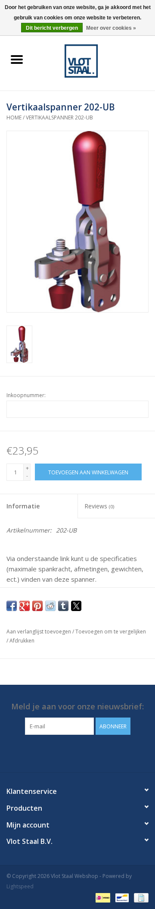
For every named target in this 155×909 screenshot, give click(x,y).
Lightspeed (20, 886)
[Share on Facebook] (11, 606)
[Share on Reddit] (50, 606)
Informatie (23, 506)
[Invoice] (140, 897)
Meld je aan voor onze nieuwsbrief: (77, 706)
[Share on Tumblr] (63, 606)
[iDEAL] (102, 897)
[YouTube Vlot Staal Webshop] (85, 752)
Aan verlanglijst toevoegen (39, 631)
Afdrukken (21, 640)
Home (14, 117)
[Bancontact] (121, 897)
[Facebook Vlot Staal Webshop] (70, 752)
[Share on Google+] (24, 606)
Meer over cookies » (111, 28)
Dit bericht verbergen (52, 28)
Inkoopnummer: (26, 395)
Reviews (99, 506)
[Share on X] (76, 606)
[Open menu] (17, 59)
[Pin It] (37, 606)
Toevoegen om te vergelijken (110, 631)
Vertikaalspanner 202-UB (59, 117)
